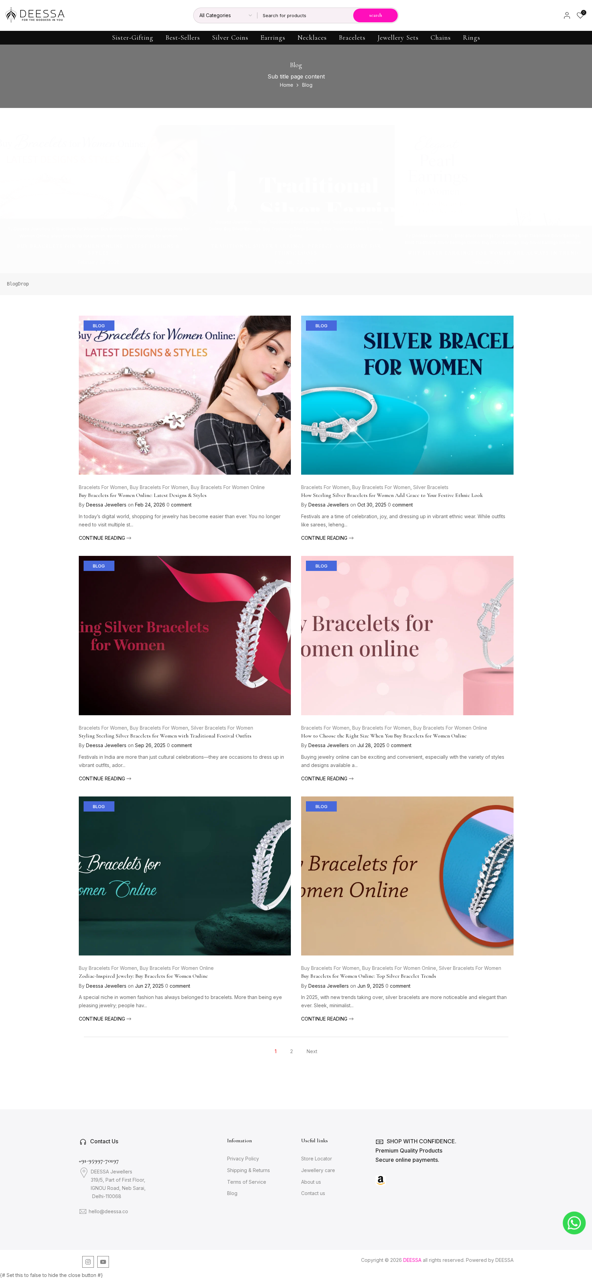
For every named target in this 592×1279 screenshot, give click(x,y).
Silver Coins (230, 38)
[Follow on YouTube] (103, 1262)
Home (286, 85)
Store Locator (316, 1158)
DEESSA (504, 1260)
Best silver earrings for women (486, 235)
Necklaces (312, 38)
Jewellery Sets (398, 38)
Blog (99, 325)
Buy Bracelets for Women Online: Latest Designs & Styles (143, 495)
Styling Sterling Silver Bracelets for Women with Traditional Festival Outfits (165, 735)
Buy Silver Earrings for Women (551, 242)
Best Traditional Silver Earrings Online (442, 242)
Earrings (272, 38)
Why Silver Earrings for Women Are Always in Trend (493, 253)
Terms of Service (246, 1182)
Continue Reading (102, 538)
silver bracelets (430, 487)
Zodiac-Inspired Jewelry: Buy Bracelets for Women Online (143, 976)
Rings (471, 38)
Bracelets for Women (78, 228)
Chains (441, 38)
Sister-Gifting (132, 38)
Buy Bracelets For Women (127, 228)
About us (311, 1182)
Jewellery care (318, 1170)
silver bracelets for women (78, 235)
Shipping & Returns (248, 1170)
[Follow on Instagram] (88, 1262)
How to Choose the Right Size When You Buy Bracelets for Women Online (384, 735)
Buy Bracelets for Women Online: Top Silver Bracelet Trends (368, 976)
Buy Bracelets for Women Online (228, 487)
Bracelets (352, 38)
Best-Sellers (182, 38)
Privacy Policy (243, 1158)
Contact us (313, 1193)
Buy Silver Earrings (242, 228)
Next (312, 1051)
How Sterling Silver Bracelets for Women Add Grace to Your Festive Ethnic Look (392, 495)
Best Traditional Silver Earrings (288, 221)
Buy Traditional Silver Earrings (292, 228)
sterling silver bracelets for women (142, 235)
